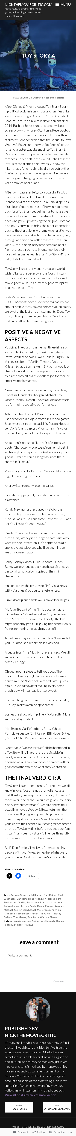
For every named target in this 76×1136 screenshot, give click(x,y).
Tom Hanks (19, 917)
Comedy (50, 920)
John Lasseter (48, 902)
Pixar (35, 913)
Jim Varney (32, 902)
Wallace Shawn (48, 917)
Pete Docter (23, 913)
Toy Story (33, 917)
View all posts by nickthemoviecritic (30, 1095)
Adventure (24, 920)
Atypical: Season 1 (57, 1107)
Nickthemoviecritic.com (28, 4)
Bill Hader (37, 894)
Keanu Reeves (45, 906)
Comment (59, 981)
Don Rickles (48, 898)
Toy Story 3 (19, 1107)
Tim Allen (44, 913)
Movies (18, 924)
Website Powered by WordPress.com (37, 1126)
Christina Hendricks (28, 898)
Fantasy (8, 924)
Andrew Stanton (20, 894)
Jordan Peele (28, 906)
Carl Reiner (50, 894)
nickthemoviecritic (53, 97)
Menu (65, 4)
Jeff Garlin (19, 902)
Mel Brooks (43, 909)
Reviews (28, 924)
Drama (60, 920)
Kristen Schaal (27, 909)
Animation (38, 920)
